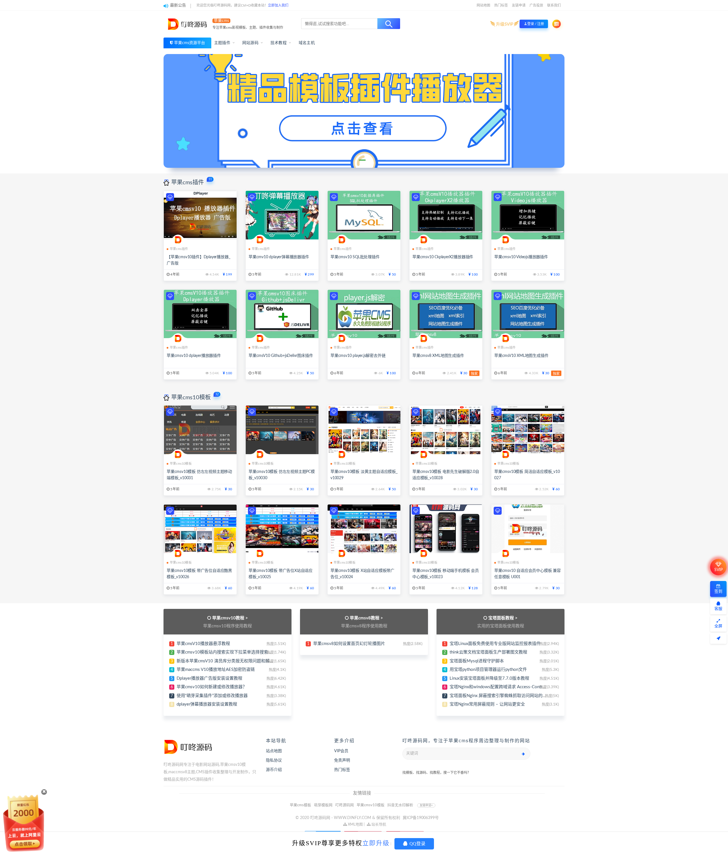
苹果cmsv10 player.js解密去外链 (357, 356)
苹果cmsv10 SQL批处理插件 (355, 257)
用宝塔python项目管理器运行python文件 (488, 669)
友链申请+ (426, 805)
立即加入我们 (278, 5)
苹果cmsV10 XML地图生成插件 (521, 356)
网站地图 (483, 5)
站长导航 (378, 824)
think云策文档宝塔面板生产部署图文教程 (488, 652)
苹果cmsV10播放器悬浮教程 (203, 644)
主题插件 (222, 43)
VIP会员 (341, 751)
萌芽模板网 (323, 805)
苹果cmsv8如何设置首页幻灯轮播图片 (349, 644)
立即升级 (376, 843)
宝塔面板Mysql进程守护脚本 (477, 661)
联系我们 (554, 5)
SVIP (718, 570)
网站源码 (250, 43)
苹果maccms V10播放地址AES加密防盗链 (216, 669)
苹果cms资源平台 (189, 43)
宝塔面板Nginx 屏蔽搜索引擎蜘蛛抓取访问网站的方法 (500, 696)
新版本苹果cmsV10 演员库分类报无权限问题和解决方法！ (232, 661)
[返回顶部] (718, 638)
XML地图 (355, 824)
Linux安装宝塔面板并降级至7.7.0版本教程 (489, 678)
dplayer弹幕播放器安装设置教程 (207, 704)
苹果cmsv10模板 (370, 805)
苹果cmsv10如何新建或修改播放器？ (212, 687)
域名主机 (307, 43)
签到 (718, 592)
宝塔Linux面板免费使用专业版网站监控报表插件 (495, 644)
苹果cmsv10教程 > (230, 618)
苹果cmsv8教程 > (366, 618)
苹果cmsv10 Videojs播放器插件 (521, 257)
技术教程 (278, 43)
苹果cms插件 (187, 182)
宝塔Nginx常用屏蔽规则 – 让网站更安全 (487, 704)
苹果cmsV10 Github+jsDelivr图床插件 (281, 356)
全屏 (718, 626)
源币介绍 (274, 770)
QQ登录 (416, 843)
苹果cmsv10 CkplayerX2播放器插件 (442, 257)
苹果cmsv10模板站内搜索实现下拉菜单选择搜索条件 (227, 652)
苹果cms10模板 (191, 397)
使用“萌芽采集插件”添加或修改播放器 (212, 696)
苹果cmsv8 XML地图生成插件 (438, 356)
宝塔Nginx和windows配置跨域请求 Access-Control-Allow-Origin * (512, 687)
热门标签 (501, 5)
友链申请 (519, 5)
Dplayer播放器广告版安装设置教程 (209, 678)
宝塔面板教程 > (503, 618)
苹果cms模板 (300, 805)
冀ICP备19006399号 (421, 818)
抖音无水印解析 (400, 805)
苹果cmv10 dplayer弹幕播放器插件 (279, 257)
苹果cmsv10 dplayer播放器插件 (194, 356)
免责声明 (342, 760)
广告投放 (536, 5)
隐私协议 (274, 760)
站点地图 (274, 751)
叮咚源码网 (344, 805)
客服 (718, 609)
